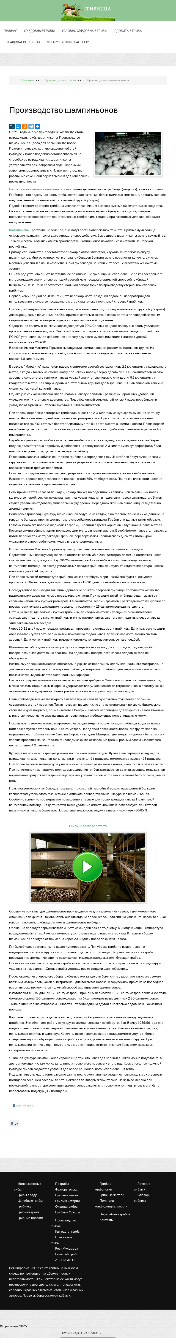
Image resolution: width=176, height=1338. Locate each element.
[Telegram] (31, 126)
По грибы (62, 1183)
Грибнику (24, 1206)
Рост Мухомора (66, 1248)
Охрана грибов (66, 1206)
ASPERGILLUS (65, 1260)
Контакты (106, 1220)
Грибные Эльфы (67, 1212)
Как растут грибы (67, 1231)
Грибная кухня (28, 1212)
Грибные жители (112, 1195)
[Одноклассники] (25, 126)
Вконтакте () (25, 1106)
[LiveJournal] (12, 126)
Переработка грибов (115, 1214)
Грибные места (66, 1195)
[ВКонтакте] (37, 126)
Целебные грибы (30, 1200)
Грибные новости (30, 1218)
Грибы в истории (67, 1201)
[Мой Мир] (18, 126)
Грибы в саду (27, 1195)
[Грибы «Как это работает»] (88, 868)
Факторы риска (66, 1189)
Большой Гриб (66, 1254)
